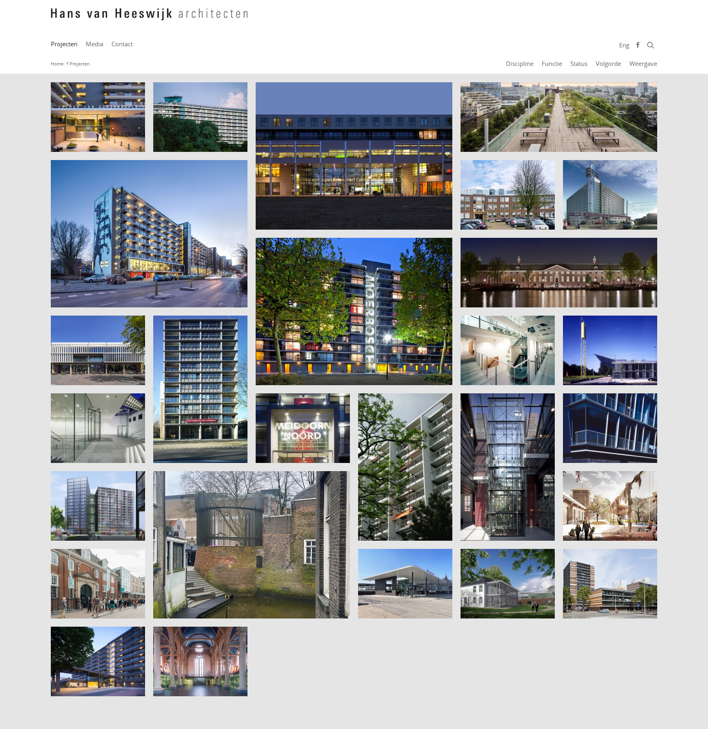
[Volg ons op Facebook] (638, 45)
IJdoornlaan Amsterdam (195, 454)
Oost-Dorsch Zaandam (90, 532)
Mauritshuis (73, 454)
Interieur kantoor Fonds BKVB (502, 372)
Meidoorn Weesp (287, 454)
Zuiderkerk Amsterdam (194, 687)
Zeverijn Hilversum (85, 687)
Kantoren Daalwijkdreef (604, 376)
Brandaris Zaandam (188, 143)
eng (624, 45)
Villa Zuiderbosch (492, 609)
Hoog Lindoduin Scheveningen (592, 217)
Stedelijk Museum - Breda (95, 609)
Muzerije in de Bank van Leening (502, 528)
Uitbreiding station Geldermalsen (391, 605)
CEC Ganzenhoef (286, 221)
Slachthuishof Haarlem (603, 532)
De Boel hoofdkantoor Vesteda (104, 298)
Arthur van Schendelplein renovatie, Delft (95, 139)
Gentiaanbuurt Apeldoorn (300, 376)
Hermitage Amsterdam (502, 298)
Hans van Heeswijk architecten (149, 18)
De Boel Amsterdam (497, 143)
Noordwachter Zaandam (606, 454)
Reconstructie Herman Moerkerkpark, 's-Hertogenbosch (247, 609)
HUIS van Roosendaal (89, 376)
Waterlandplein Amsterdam (591, 605)
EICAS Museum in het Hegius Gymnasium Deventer (499, 212)
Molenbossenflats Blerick (402, 532)
